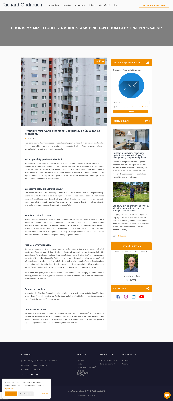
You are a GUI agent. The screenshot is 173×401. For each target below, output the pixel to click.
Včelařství (104, 5)
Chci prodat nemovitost (154, 5)
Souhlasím (11, 394)
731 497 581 (35, 370)
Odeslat (131, 112)
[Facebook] (119, 297)
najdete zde (9, 389)
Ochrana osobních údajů (86, 367)
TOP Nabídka (53, 5)
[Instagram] (126, 297)
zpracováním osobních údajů (137, 107)
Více (115, 5)
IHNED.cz (122, 236)
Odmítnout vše (25, 394)
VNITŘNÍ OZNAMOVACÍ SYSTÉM (83, 373)
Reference (80, 5)
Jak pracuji (126, 364)
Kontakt (80, 364)
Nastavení (44, 394)
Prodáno (67, 5)
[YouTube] (141, 297)
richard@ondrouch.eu (38, 365)
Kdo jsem (80, 360)
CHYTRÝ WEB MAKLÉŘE (95, 391)
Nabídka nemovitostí (107, 364)
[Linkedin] (134, 297)
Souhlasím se (121, 107)
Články (92, 5)
